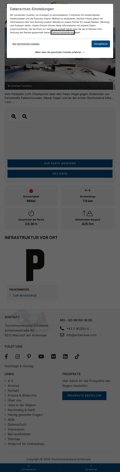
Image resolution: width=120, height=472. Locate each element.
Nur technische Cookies (25, 43)
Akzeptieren (101, 43)
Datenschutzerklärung (62, 32)
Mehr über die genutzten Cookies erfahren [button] (58, 52)
